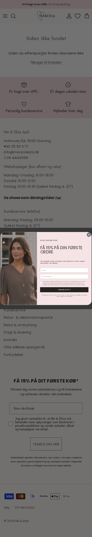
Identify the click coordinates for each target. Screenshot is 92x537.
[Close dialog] (89, 235)
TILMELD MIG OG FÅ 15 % (64, 290)
